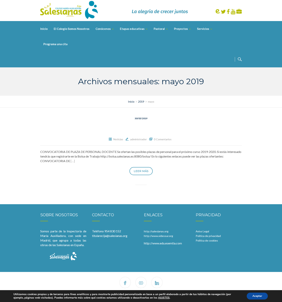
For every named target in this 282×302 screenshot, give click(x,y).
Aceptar (257, 296)
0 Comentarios (163, 139)
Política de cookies (207, 240)
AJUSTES (164, 298)
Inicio (44, 28)
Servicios (203, 28)
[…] (73, 161)
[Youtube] (141, 283)
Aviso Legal (202, 231)
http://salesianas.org (156, 231)
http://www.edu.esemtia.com (163, 243)
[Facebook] (125, 283)
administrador (138, 139)
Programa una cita (55, 44)
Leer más (141, 171)
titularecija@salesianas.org (109, 236)
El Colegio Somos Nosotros (71, 28)
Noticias (118, 139)
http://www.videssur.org (158, 236)
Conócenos (103, 28)
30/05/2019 (141, 118)
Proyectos (181, 28)
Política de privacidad (208, 236)
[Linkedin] (157, 283)
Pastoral (159, 28)
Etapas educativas (132, 28)
